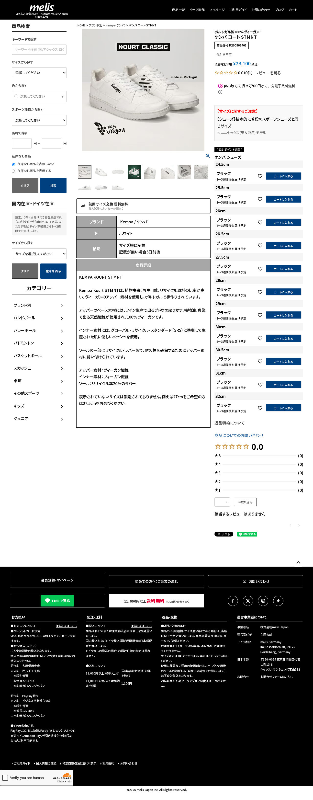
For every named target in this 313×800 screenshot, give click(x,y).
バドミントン (24, 343)
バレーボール (25, 330)
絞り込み (247, 502)
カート (293, 9)
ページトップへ (298, 563)
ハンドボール (24, 317)
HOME (82, 25)
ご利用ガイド (238, 9)
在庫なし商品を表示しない (35, 163)
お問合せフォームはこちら (276, 676)
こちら (212, 656)
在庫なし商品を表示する (34, 170)
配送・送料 (94, 617)
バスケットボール (28, 355)
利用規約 (108, 763)
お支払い (18, 617)
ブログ (279, 9)
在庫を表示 (53, 271)
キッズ (19, 406)
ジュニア (21, 418)
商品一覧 (178, 9)
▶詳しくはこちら (66, 626)
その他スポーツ (26, 393)
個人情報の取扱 (46, 763)
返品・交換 (169, 617)
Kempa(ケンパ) (115, 25)
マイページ (217, 9)
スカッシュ (22, 368)
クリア (25, 185)
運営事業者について (252, 617)
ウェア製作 (197, 9)
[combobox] (222, 502)
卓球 (18, 380)
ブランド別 (22, 305)
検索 (53, 185)
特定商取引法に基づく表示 (79, 763)
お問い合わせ (261, 9)
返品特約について (229, 423)
